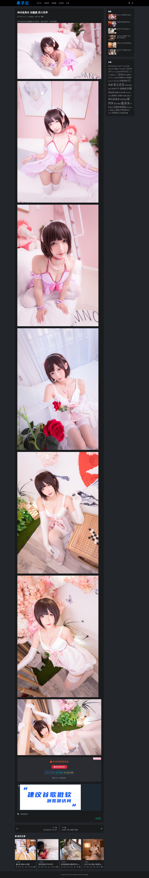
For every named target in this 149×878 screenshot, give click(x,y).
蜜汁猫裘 (117, 103)
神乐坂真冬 (24, 814)
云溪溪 (127, 75)
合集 (67, 3)
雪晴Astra (112, 110)
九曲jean (113, 75)
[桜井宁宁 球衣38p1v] (112, 31)
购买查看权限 (60, 767)
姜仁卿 (109, 81)
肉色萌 (61, 3)
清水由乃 (128, 92)
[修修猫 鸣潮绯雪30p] (112, 24)
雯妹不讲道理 (121, 110)
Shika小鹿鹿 (115, 71)
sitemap (86, 874)
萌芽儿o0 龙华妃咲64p (124, 43)
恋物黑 (46, 3)
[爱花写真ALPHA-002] (48, 849)
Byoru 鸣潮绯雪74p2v (124, 15)
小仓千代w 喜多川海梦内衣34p (93, 865)
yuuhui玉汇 (124, 71)
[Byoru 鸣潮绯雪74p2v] (112, 16)
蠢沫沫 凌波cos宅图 (22, 864)
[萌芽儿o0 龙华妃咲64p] (112, 45)
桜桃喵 (123, 88)
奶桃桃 (129, 77)
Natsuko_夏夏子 (113, 69)
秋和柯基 (123, 99)
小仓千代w (115, 81)
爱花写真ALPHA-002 (46, 864)
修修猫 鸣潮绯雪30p (123, 22)
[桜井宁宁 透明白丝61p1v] (112, 52)
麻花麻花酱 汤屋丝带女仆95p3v (70, 865)
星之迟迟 (118, 84)
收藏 (99, 818)
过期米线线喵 (119, 107)
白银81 (120, 95)
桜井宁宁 (116, 88)
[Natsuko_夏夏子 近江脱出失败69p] (112, 38)
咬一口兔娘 (114, 77)
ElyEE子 (120, 66)
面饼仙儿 (116, 112)
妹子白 (39, 3)
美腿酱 (53, 3)
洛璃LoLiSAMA (120, 92)
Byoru (116, 66)
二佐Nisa (120, 74)
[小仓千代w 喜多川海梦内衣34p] (93, 849)
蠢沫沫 (125, 103)
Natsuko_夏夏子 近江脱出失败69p (124, 37)
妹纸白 (32, 17)
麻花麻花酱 (124, 113)
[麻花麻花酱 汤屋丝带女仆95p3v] (70, 849)
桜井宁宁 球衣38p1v (123, 29)
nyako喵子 (122, 69)
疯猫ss (114, 95)
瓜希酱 (109, 95)
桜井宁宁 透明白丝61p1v (124, 51)
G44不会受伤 (126, 66)
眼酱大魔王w (127, 96)
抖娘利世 (124, 80)
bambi (110, 66)
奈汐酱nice (122, 77)
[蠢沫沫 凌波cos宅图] (25, 849)
